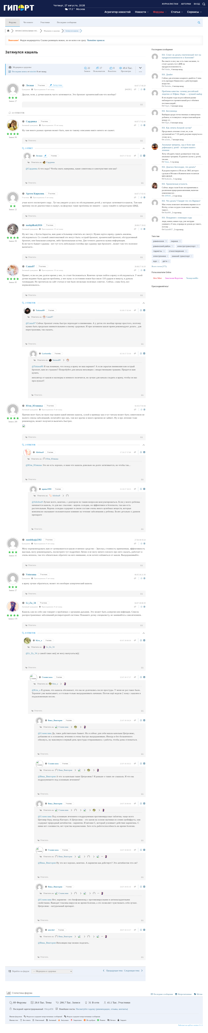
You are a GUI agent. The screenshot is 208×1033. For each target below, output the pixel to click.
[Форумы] (8, 31)
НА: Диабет (167, 74)
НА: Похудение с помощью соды (177, 218)
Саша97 (30, 266)
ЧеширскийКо (192, 278)
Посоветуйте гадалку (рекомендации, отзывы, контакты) (102, 1009)
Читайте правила (95, 40)
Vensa (166, 162)
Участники (45, 22)
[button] (203, 4)
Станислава (47, 677)
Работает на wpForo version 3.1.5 (190, 1025)
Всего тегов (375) (159, 266)
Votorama (31, 574)
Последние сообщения (66, 22)
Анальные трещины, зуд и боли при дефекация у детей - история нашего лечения (178, 147)
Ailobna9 (40, 452)
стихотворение (176, 251)
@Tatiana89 (37, 366)
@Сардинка (31, 168)
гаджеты (157, 251)
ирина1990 (46, 489)
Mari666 (167, 213)
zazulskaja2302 (34, 539)
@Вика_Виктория (47, 776)
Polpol (166, 106)
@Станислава (44, 733)
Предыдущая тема (114, 971)
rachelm (167, 140)
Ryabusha (168, 179)
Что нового (28, 22)
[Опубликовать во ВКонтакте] (144, 89)
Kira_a (39, 640)
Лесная (30, 85)
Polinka (167, 69)
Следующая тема (132, 971)
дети (165, 261)
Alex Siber (157, 278)
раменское (158, 241)
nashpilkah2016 (34, 225)
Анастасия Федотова (174, 278)
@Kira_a (36, 690)
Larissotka (46, 353)
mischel (33, 71)
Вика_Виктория (55, 720)
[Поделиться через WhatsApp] (141, 89)
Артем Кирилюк (35, 193)
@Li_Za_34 (31, 653)
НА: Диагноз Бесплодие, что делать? (179, 167)
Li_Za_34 (31, 603)
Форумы (12, 22)
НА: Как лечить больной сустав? (177, 128)
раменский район (161, 246)
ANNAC (167, 196)
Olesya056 (48, 1009)
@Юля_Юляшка (34, 465)
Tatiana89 (40, 310)
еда (155, 261)
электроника (159, 256)
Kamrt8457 (168, 229)
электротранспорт (186, 246)
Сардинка (31, 121)
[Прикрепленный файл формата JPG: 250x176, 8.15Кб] (23, 427)
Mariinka (167, 86)
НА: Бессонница (169, 111)
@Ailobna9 (37, 502)
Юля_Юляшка (34, 405)
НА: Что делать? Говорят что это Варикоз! (181, 201)
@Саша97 (31, 323)
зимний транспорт (181, 256)
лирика (174, 241)
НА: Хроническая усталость (174, 184)
